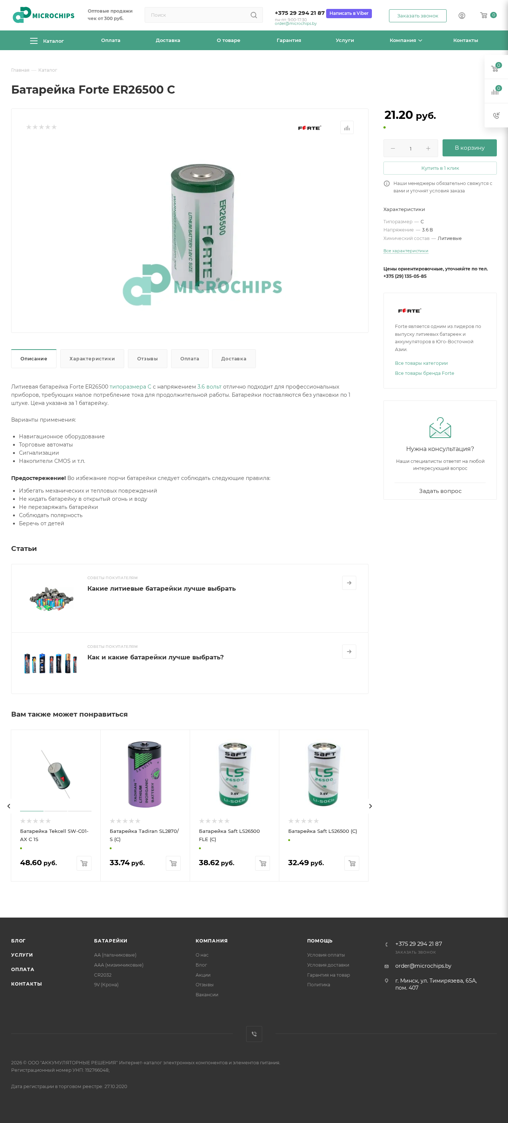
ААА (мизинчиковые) (119, 965)
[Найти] (254, 15)
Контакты (26, 984)
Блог (18, 941)
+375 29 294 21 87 (300, 13)
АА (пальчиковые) (115, 955)
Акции (203, 975)
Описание (33, 358)
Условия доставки (328, 965)
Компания (212, 941)
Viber (254, 1034)
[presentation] (8, 806)
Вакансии (207, 994)
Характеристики (92, 358)
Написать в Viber (349, 13)
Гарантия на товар (328, 975)
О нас (202, 955)
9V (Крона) (106, 984)
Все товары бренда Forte (424, 373)
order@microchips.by (296, 23)
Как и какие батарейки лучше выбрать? (155, 657)
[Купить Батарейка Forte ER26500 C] (202, 227)
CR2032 (103, 975)
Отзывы (147, 358)
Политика (318, 984)
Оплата (189, 358)
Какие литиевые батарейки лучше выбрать (161, 588)
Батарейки (111, 941)
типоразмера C (130, 386)
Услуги (22, 955)
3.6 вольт (209, 386)
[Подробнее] (349, 583)
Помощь (320, 941)
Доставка (233, 358)
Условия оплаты (326, 955)
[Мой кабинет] (462, 16)
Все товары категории (421, 363)
